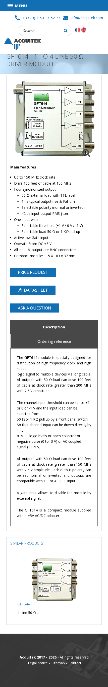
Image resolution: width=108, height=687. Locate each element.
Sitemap (58, 663)
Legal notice (38, 663)
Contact (75, 663)
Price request (33, 272)
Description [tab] (54, 327)
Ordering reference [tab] (54, 341)
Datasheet (36, 290)
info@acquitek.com (87, 17)
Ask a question (34, 308)
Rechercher (65, 30)
